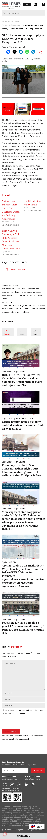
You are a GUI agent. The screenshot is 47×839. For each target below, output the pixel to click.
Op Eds (5, 562)
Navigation (23, 836)
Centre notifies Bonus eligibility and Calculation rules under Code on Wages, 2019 (23, 425)
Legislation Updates (11, 418)
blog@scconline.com (9, 779)
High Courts (19, 371)
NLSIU (25, 262)
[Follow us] (5, 784)
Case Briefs (7, 371)
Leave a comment (17, 269)
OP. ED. (12, 562)
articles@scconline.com (33, 779)
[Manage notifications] (5, 834)
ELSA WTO (15, 262)
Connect (27, 4)
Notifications (28, 418)
